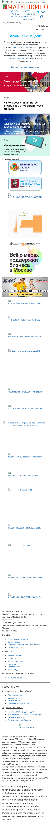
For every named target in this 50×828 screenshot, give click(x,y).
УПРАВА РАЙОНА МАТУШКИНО (16, 14)
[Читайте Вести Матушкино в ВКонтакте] (43, 12)
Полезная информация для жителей (24, 644)
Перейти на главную (25, 67)
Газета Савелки (15, 695)
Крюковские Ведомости (18, 703)
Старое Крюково (15, 697)
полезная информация (19, 58)
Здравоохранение (16, 661)
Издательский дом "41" (18, 717)
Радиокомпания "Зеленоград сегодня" (25, 714)
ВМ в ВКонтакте (15, 677)
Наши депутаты (15, 647)
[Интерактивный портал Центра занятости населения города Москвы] (25, 435)
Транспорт (12, 663)
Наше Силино (14, 700)
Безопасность (14, 666)
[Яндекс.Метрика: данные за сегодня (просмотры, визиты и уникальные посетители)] (26, 726)
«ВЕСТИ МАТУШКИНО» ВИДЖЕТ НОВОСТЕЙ (30, 15)
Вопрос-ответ (14, 641)
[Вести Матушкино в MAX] (38, 12)
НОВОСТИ (40, 29)
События (12, 658)
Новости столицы (15, 655)
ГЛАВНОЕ (41, 25)
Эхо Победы (13, 669)
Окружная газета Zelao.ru (19, 720)
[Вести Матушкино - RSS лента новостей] (41, 16)
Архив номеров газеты (18, 639)
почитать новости (20, 47)
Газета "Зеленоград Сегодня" (21, 711)
